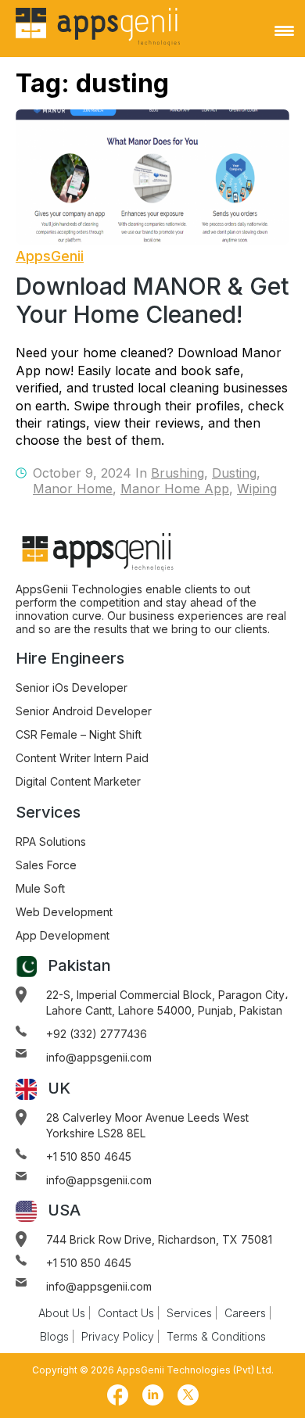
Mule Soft (40, 888)
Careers (245, 1313)
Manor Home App (174, 488)
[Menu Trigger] (284, 30)
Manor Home (73, 488)
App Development (62, 935)
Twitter (187, 1395)
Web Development (64, 911)
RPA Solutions (51, 841)
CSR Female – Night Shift (79, 734)
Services (189, 1313)
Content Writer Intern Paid (82, 758)
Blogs (54, 1336)
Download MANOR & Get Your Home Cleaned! (152, 300)
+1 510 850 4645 (88, 1156)
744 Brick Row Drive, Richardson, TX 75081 (159, 1239)
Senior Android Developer (84, 711)
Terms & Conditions (216, 1336)
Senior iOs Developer (71, 687)
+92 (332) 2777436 (96, 1033)
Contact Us (126, 1313)
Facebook (117, 1395)
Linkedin (152, 1395)
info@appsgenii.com (99, 1057)
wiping (257, 488)
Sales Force (46, 865)
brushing (177, 473)
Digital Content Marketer (78, 781)
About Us (61, 1313)
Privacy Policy (117, 1336)
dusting (234, 473)
